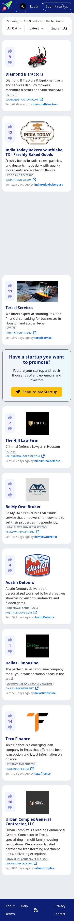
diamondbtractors (45, 104)
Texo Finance (18, 738)
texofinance (42, 773)
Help (24, 906)
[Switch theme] (23, 6)
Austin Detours (20, 582)
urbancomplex (44, 868)
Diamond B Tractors (24, 74)
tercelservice (43, 338)
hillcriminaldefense (47, 461)
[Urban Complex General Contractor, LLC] (36, 801)
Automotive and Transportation (29, 683)
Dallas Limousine (22, 663)
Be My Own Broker (23, 506)
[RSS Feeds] (36, 910)
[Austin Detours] (36, 564)
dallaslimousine (45, 693)
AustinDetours (44, 617)
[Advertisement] (37, 233)
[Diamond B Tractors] (36, 56)
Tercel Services (19, 307)
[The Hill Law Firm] (36, 422)
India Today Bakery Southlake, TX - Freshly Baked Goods (34, 152)
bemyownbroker (45, 537)
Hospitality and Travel (22, 608)
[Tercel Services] (36, 290)
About (10, 906)
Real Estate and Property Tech (27, 527)
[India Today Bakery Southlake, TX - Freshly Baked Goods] (36, 132)
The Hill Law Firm (22, 440)
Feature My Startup (39, 392)
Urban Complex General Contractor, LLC (28, 821)
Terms (10, 914)
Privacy (60, 906)
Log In (34, 6)
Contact (59, 914)
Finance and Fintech (21, 764)
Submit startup (57, 6)
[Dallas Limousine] (36, 645)
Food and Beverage (20, 175)
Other (11, 95)
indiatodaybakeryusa (48, 184)
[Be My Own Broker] (36, 489)
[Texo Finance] (36, 721)
